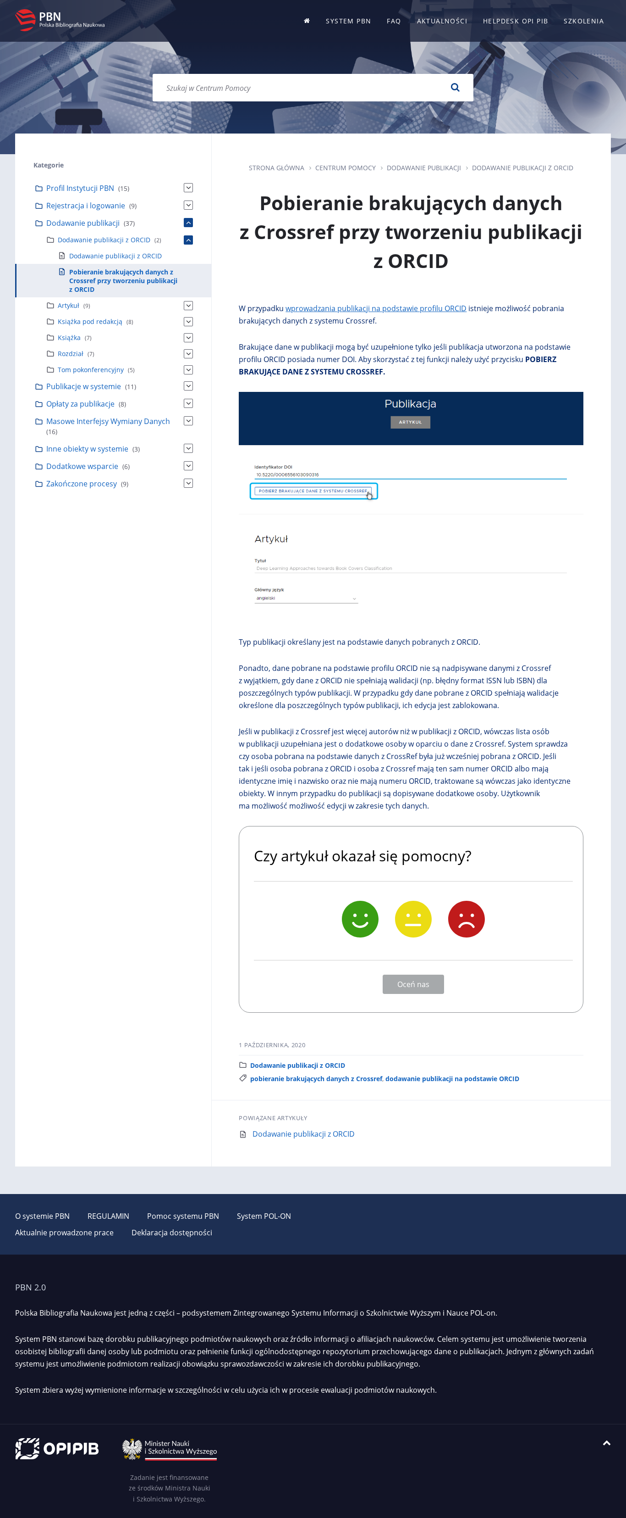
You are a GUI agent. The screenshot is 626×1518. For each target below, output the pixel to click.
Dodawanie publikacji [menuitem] (83, 223)
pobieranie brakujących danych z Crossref (316, 1078)
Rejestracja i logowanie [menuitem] (85, 206)
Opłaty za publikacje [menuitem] (80, 404)
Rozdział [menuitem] (70, 353)
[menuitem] (307, 21)
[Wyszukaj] (455, 87)
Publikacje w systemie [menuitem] (83, 386)
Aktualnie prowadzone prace (64, 1233)
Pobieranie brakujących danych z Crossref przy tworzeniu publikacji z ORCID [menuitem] (123, 281)
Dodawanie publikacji (424, 167)
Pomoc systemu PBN (183, 1216)
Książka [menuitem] (69, 337)
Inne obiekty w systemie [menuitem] (87, 449)
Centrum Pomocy (345, 167)
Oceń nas (413, 984)
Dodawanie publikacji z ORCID (522, 167)
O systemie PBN (42, 1216)
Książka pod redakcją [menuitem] (90, 321)
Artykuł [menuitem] (68, 305)
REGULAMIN (108, 1216)
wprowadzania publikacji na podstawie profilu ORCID (376, 308)
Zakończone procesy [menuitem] (81, 484)
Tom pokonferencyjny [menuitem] (91, 369)
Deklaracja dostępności (172, 1233)
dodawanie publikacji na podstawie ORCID (452, 1078)
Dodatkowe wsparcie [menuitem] (82, 466)
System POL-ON (264, 1216)
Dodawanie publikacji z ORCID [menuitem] (104, 239)
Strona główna (276, 167)
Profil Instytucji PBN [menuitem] (80, 188)
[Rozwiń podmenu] (188, 187)
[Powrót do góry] (607, 1443)
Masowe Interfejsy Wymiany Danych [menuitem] (108, 421)
